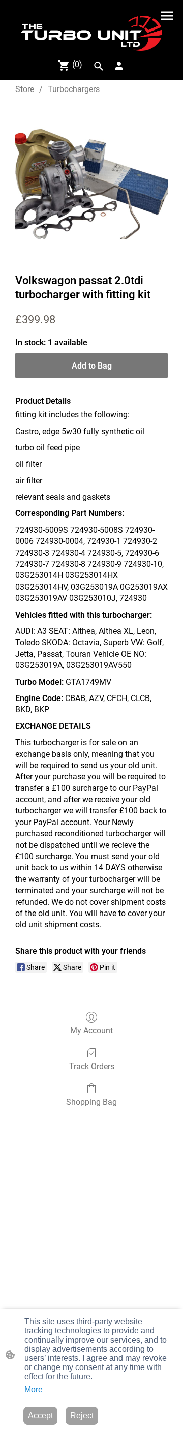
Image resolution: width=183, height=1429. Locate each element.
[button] (99, 66)
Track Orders (91, 1066)
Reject (82, 1415)
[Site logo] (92, 33)
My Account (91, 1031)
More (33, 1389)
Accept (40, 1415)
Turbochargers (74, 89)
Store (24, 89)
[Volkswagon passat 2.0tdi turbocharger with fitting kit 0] (91, 182)
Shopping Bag (91, 1102)
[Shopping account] (119, 65)
